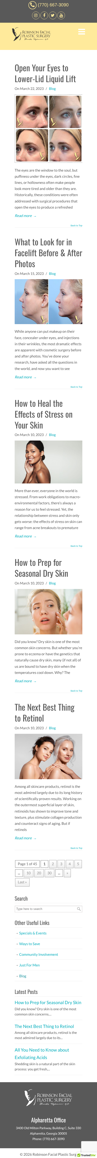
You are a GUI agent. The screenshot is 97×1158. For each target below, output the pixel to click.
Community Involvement (38, 954)
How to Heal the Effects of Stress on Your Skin (44, 414)
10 (28, 873)
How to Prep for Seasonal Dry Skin (41, 567)
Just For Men (29, 965)
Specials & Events (32, 933)
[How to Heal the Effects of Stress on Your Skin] (48, 482)
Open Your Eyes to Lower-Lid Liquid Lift (45, 73)
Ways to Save (29, 944)
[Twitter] (53, 18)
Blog (52, 89)
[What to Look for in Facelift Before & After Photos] (48, 323)
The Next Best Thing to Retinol (44, 712)
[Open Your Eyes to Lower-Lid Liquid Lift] (48, 161)
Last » (22, 882)
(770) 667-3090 (53, 4)
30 (49, 873)
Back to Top (76, 226)
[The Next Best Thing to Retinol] (48, 778)
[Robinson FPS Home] (30, 40)
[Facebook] (36, 18)
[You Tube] (61, 18)
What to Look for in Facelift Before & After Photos (48, 252)
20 (39, 873)
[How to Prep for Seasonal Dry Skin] (48, 633)
